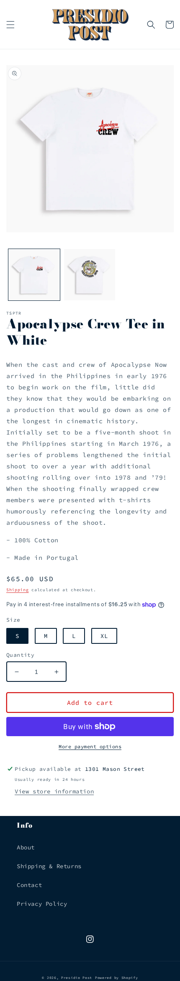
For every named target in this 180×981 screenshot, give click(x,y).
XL (104, 636)
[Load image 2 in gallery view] (90, 274)
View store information (54, 791)
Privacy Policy (42, 903)
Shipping (17, 589)
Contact (29, 885)
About (26, 847)
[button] (10, 24)
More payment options (90, 746)
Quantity (20, 654)
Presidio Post (76, 978)
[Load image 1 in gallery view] (34, 274)
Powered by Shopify (116, 978)
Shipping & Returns (49, 866)
